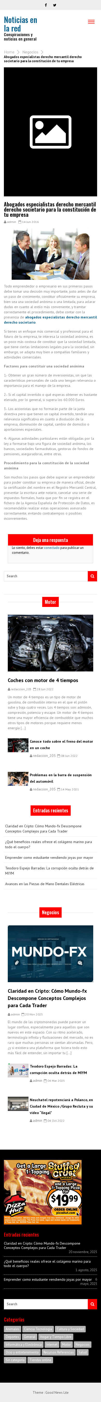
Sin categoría (15, 1360)
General (29, 1337)
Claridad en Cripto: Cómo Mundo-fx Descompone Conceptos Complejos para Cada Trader (43, 829)
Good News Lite (57, 1392)
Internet (51, 1344)
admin (11, 222)
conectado (52, 548)
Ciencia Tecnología (38, 1329)
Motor (66, 1344)
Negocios (30, 51)
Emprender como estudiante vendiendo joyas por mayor (49, 857)
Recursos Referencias (59, 1352)
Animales (12, 1329)
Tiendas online (40, 1360)
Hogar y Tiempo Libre (55, 1337)
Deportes (12, 1337)
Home (9, 51)
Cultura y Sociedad (70, 1329)
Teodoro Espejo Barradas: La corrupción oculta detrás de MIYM (49, 871)
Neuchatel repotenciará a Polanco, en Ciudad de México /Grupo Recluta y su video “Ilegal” (61, 1106)
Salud (82, 1352)
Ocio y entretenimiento (22, 1352)
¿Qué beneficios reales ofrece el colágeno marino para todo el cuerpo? (48, 844)
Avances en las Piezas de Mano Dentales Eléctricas (44, 884)
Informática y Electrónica (24, 1344)
